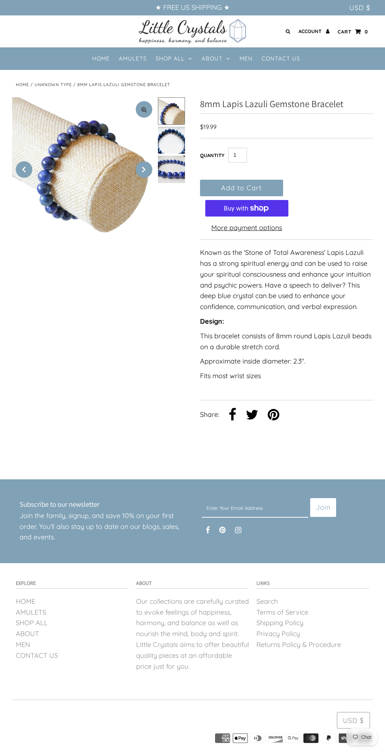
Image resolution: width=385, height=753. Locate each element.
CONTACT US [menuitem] (281, 58)
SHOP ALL (170, 58)
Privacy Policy (278, 633)
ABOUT (212, 58)
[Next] (144, 169)
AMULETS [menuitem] (133, 58)
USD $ (359, 7)
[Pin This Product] (273, 415)
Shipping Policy (279, 622)
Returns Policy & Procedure (298, 644)
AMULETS (31, 612)
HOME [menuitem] (101, 58)
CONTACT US (37, 655)
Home (22, 84)
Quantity (212, 155)
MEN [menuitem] (246, 58)
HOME (25, 601)
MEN (23, 644)
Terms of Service (282, 612)
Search (267, 601)
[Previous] (24, 169)
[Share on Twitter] (252, 415)
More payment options (246, 227)
